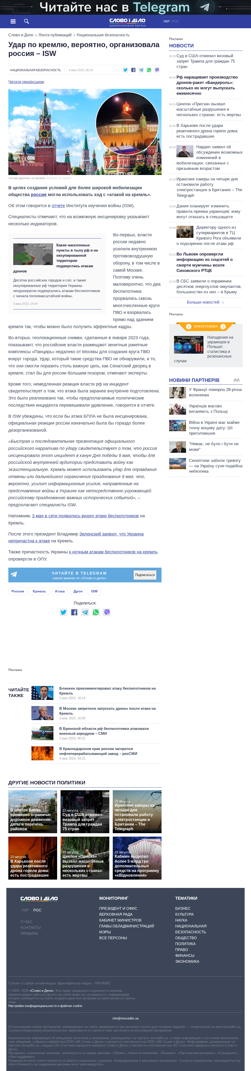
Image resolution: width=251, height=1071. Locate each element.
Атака (60, 591)
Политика (185, 944)
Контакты (31, 927)
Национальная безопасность (103, 35)
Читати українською (26, 82)
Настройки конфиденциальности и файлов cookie (45, 1006)
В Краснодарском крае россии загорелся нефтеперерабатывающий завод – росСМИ (98, 753)
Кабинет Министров (120, 920)
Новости (181, 45)
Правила (29, 933)
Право (181, 950)
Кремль (39, 591)
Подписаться (145, 575)
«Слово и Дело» (42, 990)
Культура (184, 914)
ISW (94, 591)
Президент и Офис (118, 908)
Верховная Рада (116, 914)
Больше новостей (203, 302)
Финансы (184, 955)
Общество (186, 938)
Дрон (78, 591)
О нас (26, 922)
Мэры (105, 932)
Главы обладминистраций (126, 926)
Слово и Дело (20, 35)
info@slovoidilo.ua (125, 1018)
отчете (58, 205)
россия (39, 194)
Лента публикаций (55, 35)
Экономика (187, 961)
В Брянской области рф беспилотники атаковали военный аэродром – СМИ (104, 733)
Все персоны (113, 938)
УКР (166, 21)
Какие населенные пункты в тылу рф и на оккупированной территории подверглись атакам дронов (55, 258)
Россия (18, 591)
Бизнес (182, 908)
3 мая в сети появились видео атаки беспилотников (85, 515)
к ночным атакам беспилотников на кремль (113, 551)
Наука (181, 920)
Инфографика (206, 326)
